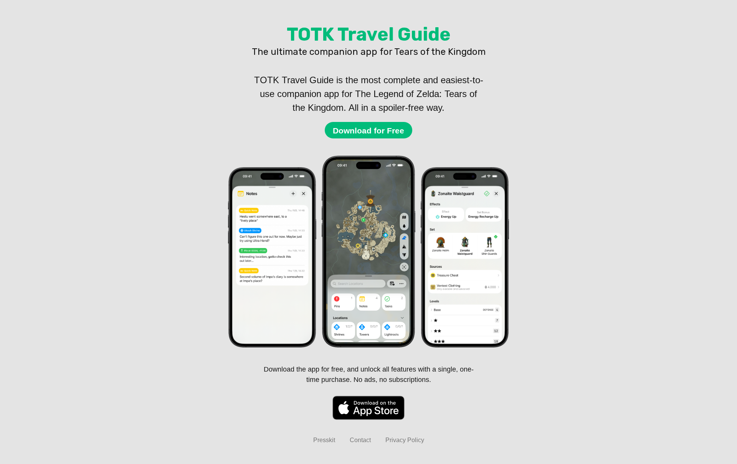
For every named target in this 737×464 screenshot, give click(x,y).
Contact (360, 440)
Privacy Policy (404, 440)
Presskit (324, 440)
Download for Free (368, 130)
